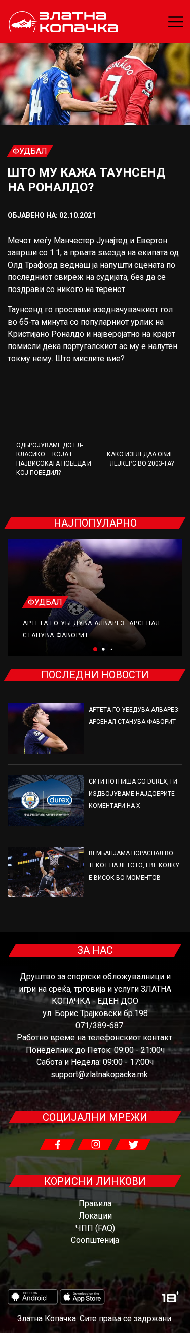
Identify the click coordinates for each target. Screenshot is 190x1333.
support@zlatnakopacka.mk (99, 1074)
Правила (95, 1203)
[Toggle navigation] (176, 22)
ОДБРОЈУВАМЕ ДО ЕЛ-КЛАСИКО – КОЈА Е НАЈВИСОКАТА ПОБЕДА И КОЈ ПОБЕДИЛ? (53, 459)
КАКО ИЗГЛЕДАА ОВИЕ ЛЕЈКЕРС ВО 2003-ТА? (140, 459)
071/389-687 (99, 1025)
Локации (95, 1216)
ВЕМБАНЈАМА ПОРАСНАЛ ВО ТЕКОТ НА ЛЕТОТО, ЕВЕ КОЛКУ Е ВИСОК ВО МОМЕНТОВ (134, 865)
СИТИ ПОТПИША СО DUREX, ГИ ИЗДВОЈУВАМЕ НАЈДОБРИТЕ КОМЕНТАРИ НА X (133, 793)
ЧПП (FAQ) (95, 1228)
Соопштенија (95, 1240)
